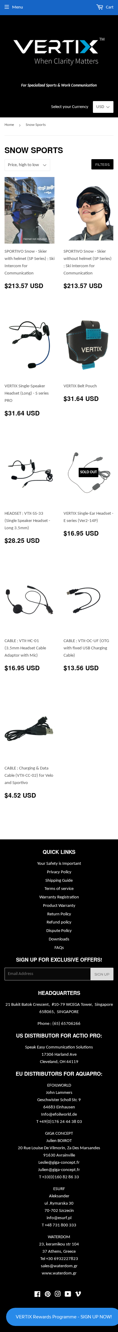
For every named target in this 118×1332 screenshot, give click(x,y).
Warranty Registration (59, 897)
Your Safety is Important (59, 863)
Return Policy (59, 914)
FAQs (59, 948)
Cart (109, 7)
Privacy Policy (59, 872)
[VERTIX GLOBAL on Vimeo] (78, 1295)
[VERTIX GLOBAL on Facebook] (37, 1295)
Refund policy (59, 922)
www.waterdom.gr (59, 1273)
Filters (102, 164)
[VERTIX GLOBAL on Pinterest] (47, 1295)
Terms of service (59, 889)
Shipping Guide (59, 880)
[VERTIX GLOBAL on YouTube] (68, 1295)
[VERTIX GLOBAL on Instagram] (58, 1295)
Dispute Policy (59, 931)
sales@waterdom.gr (59, 1266)
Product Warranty (59, 906)
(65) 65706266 (66, 1024)
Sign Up (102, 974)
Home (9, 125)
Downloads (59, 939)
